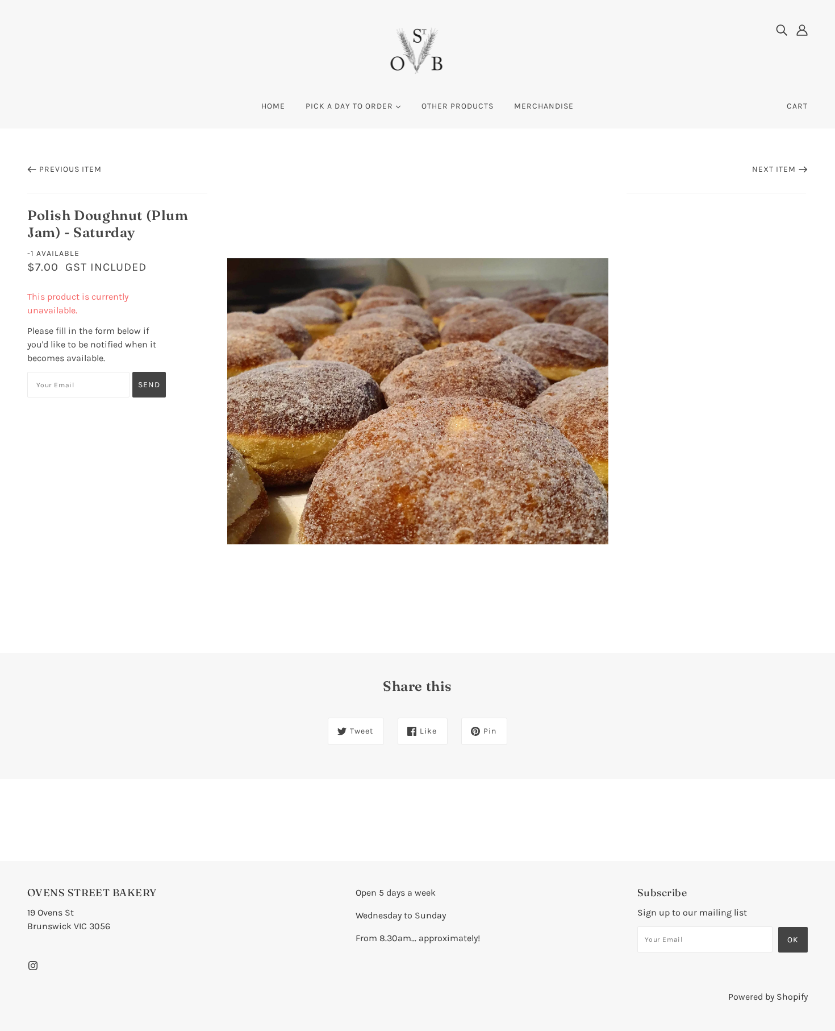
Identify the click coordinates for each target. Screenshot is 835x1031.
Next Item (774, 169)
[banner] (417, 50)
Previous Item (70, 169)
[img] (781, 29)
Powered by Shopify (768, 996)
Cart (797, 106)
